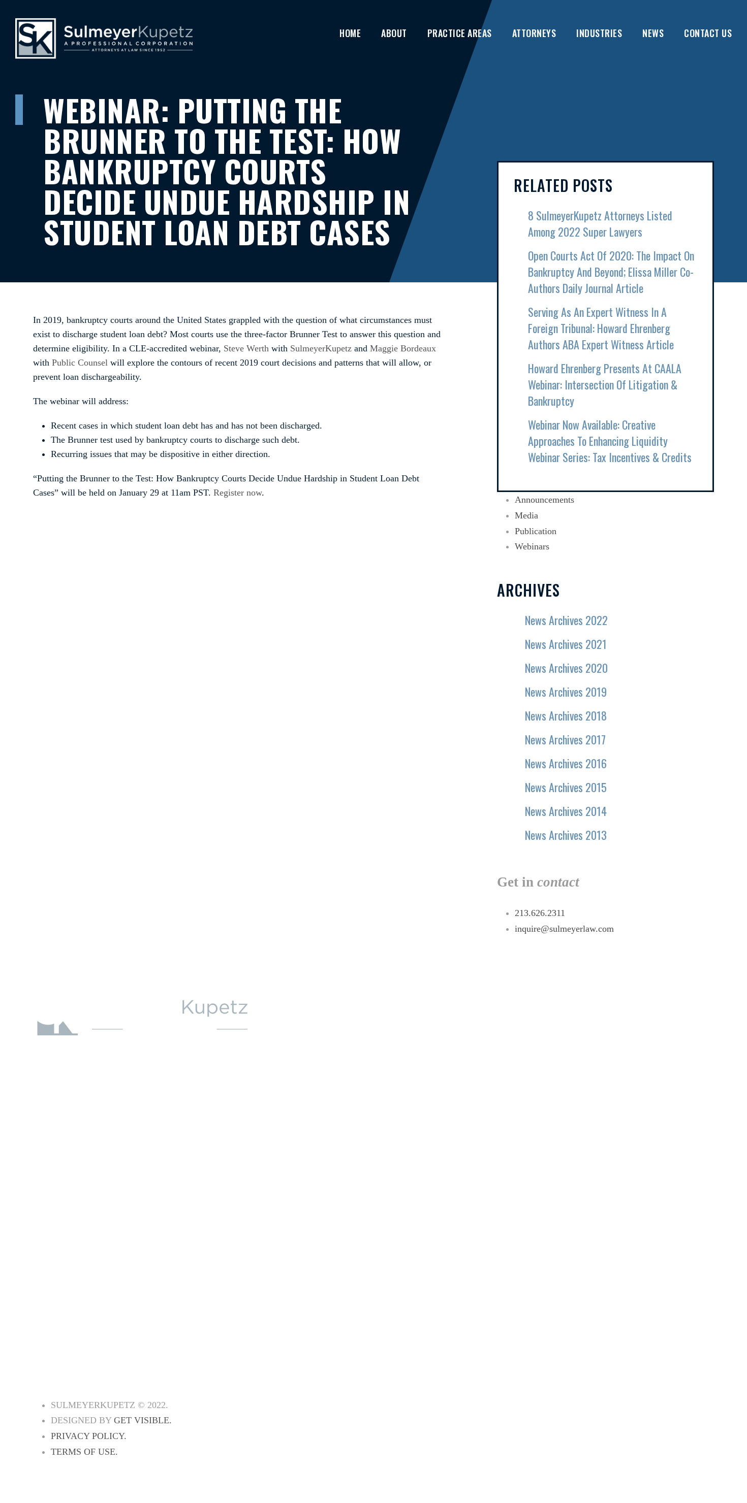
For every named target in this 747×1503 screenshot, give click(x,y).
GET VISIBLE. (143, 1420)
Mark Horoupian (667, 1093)
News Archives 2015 (566, 787)
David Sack (656, 1248)
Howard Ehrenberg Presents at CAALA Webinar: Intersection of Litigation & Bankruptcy (604, 384)
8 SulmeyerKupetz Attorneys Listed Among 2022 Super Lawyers (600, 223)
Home (350, 33)
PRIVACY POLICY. (89, 1436)
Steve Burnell (663, 1228)
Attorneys (534, 33)
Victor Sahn (659, 1171)
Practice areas (459, 33)
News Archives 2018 (566, 715)
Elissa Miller (661, 1132)
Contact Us (708, 33)
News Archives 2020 (566, 668)
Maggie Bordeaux (403, 348)
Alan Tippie (657, 1190)
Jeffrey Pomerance (673, 1151)
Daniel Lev (655, 1113)
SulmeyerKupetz (321, 348)
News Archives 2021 (566, 644)
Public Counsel (80, 362)
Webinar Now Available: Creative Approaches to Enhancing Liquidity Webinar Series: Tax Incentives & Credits (610, 440)
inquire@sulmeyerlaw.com (564, 929)
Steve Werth (246, 348)
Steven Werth (662, 1209)
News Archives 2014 (566, 811)
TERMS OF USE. (84, 1452)
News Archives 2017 (565, 739)
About (394, 33)
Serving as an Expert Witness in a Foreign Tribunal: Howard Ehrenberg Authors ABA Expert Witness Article (601, 328)
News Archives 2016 (566, 763)
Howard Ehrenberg (673, 1055)
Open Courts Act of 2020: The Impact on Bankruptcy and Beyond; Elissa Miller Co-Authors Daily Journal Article (611, 271)
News (653, 33)
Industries (599, 33)
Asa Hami (652, 1074)
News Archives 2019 (566, 691)
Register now (237, 492)
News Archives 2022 (566, 620)
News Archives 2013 (566, 835)
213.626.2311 (540, 913)
